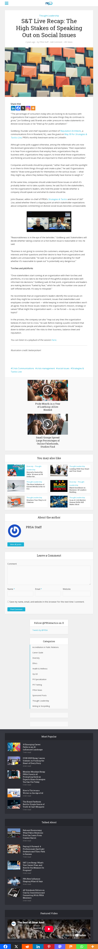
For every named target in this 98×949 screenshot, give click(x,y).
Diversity (30, 466)
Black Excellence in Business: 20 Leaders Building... (77, 490)
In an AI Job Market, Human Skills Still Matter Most (77, 502)
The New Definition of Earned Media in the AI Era (36, 486)
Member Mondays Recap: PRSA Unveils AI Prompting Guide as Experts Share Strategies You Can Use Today (34, 777)
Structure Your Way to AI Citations (36, 501)
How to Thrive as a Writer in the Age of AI (33, 791)
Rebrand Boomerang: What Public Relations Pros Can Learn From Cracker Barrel (33, 834)
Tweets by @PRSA (40, 630)
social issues (63, 368)
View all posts (15, 544)
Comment (12, 563)
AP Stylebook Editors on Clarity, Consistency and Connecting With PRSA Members (34, 894)
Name (11, 589)
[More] (33, 108)
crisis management (46, 368)
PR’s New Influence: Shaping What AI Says (33, 880)
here (54, 340)
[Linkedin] (13, 108)
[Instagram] (28, 108)
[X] (23, 108)
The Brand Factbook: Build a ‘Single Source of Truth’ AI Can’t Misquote (34, 804)
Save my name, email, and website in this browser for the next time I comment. (47, 601)
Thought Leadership (49, 15)
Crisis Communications (23, 368)
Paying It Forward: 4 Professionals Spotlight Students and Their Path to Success (34, 850)
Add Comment (56, 42)
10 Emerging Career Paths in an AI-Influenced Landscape (33, 747)
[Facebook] (18, 108)
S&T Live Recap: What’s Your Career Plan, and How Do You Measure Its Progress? (33, 866)
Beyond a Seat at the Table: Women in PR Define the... (35, 474)
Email (38, 589)
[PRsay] (48, 3)
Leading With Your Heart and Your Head (79, 470)
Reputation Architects (70, 131)
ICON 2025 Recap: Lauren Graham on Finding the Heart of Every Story (34, 760)
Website (67, 589)
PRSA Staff (44, 42)
